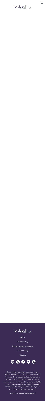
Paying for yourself (15, 313)
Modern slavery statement (22, 346)
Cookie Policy (22, 351)
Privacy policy (22, 342)
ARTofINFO (31, 394)
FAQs (22, 337)
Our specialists (19, 296)
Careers (22, 355)
